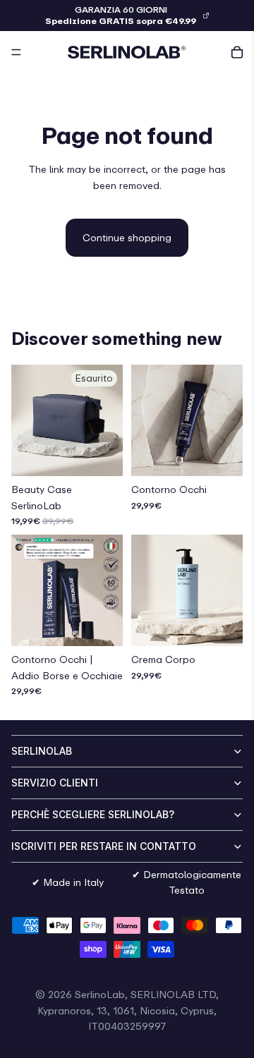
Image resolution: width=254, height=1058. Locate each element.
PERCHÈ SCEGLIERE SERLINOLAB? (92, 814)
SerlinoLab (100, 994)
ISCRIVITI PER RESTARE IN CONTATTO (103, 846)
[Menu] (16, 52)
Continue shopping (127, 237)
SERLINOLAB (41, 751)
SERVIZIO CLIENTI (54, 783)
